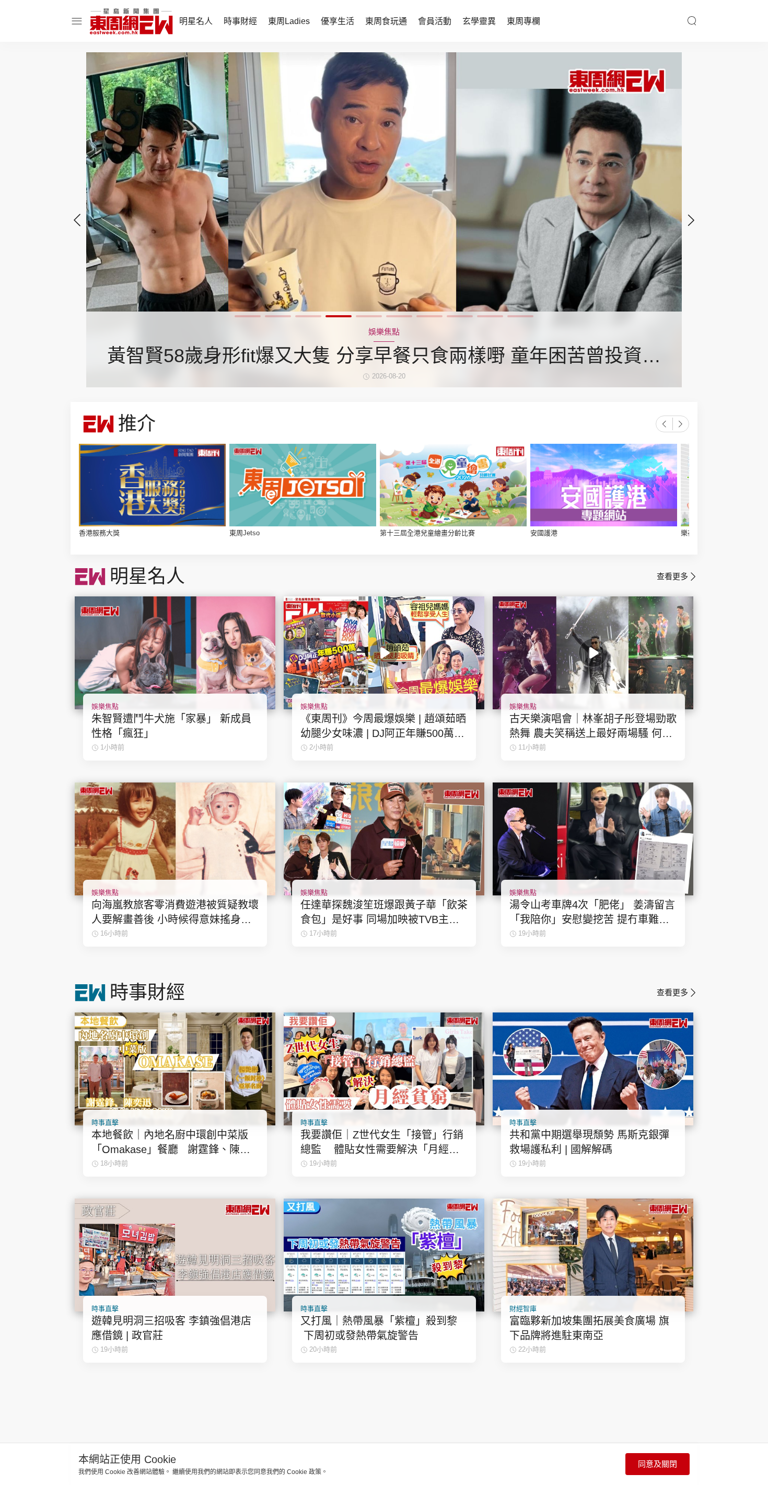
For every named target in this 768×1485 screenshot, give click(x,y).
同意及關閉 (657, 1463)
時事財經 (240, 21)
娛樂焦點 (105, 706)
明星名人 (196, 21)
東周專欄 (523, 21)
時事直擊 (105, 1122)
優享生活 (337, 21)
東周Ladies (289, 21)
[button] (691, 220)
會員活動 (434, 21)
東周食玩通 (386, 21)
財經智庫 (523, 1309)
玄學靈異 (479, 21)
